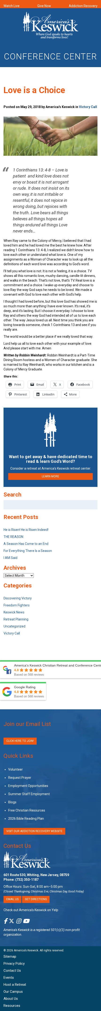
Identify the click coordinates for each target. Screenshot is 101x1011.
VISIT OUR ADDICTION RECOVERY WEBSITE (34, 831)
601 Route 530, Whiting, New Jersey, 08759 (36, 875)
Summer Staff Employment (29, 794)
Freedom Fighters (17, 605)
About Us (11, 999)
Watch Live (11, 6)
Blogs (12, 802)
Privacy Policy (14, 963)
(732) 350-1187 (27, 879)
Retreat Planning (16, 619)
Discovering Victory (18, 598)
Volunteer (15, 769)
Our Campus (13, 991)
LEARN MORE (50, 476)
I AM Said (10, 558)
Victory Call (88, 107)
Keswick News (14, 612)
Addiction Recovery (83, 6)
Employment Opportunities (28, 786)
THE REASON (13, 537)
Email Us (12, 899)
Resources (12, 1006)
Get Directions (36, 899)
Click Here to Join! (20, 741)
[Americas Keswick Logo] (50, 26)
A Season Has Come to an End (26, 544)
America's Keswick (17, 930)
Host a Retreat (15, 984)
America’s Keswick (26, 950)
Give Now (44, 6)
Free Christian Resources (26, 810)
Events (9, 977)
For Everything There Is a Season (28, 551)
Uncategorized (14, 626)
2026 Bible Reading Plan (26, 818)
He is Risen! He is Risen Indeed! (26, 530)
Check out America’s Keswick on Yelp (31, 910)
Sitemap (10, 956)
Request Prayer (19, 777)
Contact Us (17, 846)
